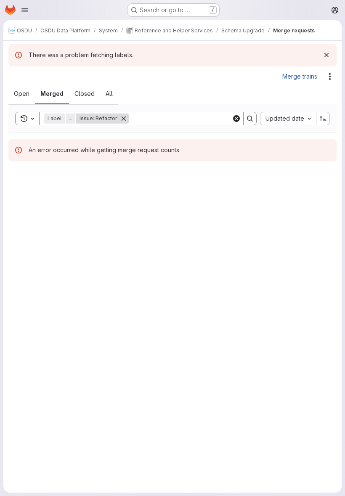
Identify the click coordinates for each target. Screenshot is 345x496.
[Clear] (236, 118)
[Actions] (330, 76)
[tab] (21, 93)
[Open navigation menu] (25, 10)
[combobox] (288, 118)
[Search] (250, 118)
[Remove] (124, 118)
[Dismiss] (326, 55)
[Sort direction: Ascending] (323, 118)
